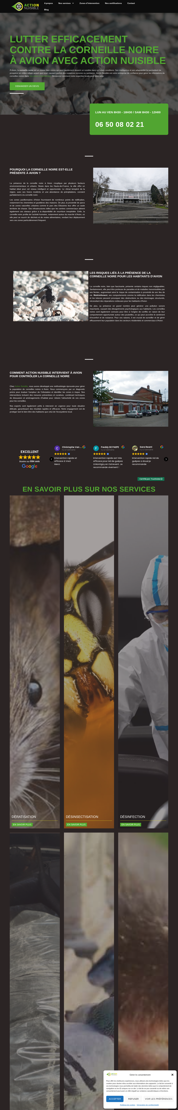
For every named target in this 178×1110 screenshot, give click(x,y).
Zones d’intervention (89, 3)
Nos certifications (113, 3)
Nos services (64, 3)
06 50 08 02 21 (119, 124)
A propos (48, 3)
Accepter (115, 1099)
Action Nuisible (21, 386)
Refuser (133, 1099)
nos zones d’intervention (40, 76)
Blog (46, 10)
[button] (172, 1074)
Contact (131, 3)
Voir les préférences (158, 1099)
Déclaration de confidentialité (148, 1105)
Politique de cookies (127, 1105)
